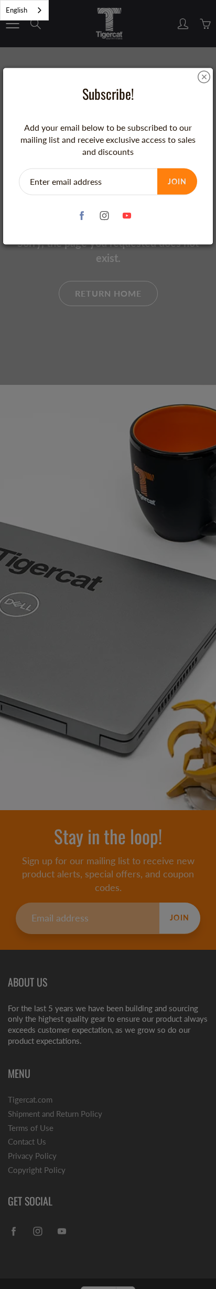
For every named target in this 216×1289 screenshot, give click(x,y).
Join (177, 180)
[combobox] (24, 10)
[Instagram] (104, 215)
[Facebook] (82, 215)
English (16, 10)
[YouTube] (127, 215)
